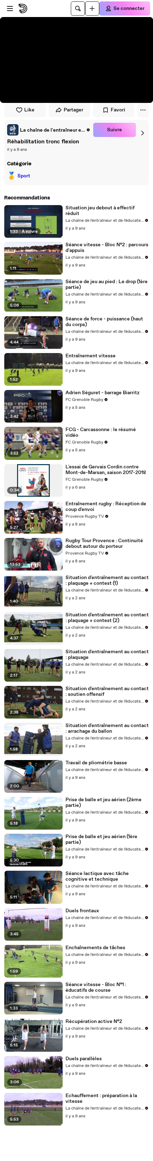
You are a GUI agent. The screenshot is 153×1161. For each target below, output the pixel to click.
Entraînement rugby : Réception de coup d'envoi (105, 506)
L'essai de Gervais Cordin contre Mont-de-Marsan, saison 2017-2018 (105, 469)
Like (29, 110)
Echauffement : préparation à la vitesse (101, 1098)
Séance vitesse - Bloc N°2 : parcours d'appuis (106, 247)
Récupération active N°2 (93, 1021)
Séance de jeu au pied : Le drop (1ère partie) (106, 284)
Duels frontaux (82, 911)
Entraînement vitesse (90, 356)
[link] (48, 130)
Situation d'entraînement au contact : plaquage (107, 654)
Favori (118, 110)
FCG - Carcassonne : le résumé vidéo (100, 432)
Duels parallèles (83, 1059)
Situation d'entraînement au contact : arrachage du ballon (107, 728)
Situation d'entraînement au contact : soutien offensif (107, 691)
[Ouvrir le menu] (10, 8)
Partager (73, 110)
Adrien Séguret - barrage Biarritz (102, 393)
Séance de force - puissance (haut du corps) (104, 322)
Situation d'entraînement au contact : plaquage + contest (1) (107, 580)
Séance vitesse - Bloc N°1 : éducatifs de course (95, 987)
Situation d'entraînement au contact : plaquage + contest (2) (107, 617)
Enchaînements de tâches (95, 948)
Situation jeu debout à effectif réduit (99, 210)
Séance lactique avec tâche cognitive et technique (97, 876)
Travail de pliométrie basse (96, 763)
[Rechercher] (78, 8)
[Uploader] (92, 8)
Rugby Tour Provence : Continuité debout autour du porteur (104, 543)
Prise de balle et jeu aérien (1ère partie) (101, 839)
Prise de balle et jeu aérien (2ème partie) (103, 802)
